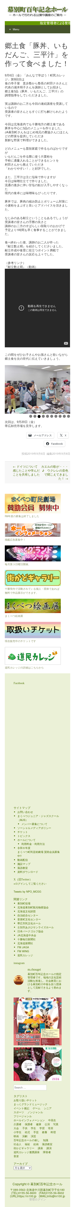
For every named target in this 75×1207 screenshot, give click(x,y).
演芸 (33, 1136)
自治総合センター (27, 915)
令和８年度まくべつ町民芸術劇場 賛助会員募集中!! (38, 852)
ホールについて (26, 840)
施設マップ (23, 864)
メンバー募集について (34, 824)
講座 (40, 1148)
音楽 (16, 1156)
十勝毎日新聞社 (26, 939)
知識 (45, 1140)
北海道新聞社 (25, 943)
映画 (16, 1136)
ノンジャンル (35, 1112)
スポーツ (19, 1112)
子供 (24, 1128)
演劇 (24, 1136)
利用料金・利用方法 (33, 844)
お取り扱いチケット (25, 1100)
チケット (22, 832)
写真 (55, 1124)
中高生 (52, 1120)
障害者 (47, 1152)
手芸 (36, 1132)
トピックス (23, 836)
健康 (38, 1124)
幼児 (27, 1132)
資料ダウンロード (27, 872)
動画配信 (22, 860)
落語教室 (22, 868)
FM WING (23, 951)
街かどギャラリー (24, 1148)
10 (68, 416)
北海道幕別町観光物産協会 (33, 907)
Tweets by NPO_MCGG (27, 891)
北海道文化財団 (26, 911)
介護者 (17, 1124)
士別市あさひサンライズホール (35, 927)
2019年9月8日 (61, 453)
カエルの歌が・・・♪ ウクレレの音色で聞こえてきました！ (54, 472)
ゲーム (36, 1108)
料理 (53, 1132)
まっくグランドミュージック (30, 1104)
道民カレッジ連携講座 (27, 1152)
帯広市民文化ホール (29, 923)
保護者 (29, 1124)
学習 (42, 1128)
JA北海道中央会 (26, 935)
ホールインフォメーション (29, 1120)
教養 (44, 1132)
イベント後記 (21, 1108)
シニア (48, 1108)
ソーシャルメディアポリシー (34, 828)
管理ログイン (37, 1199)
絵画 (36, 1144)
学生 (33, 1128)
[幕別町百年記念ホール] (37, 10)
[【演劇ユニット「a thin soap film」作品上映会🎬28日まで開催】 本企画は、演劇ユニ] (38, 1071)
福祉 (27, 1144)
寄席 (50, 1128)
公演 (47, 1124)
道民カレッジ (25, 955)
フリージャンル (23, 1116)
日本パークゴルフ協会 (30, 931)
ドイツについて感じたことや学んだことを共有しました (26, 470)
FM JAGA (23, 947)
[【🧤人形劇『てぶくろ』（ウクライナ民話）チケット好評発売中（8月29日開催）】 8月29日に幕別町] (38, 1021)
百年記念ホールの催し (27, 1140)
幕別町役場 (23, 903)
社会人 (17, 1144)
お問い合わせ (25, 812)
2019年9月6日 (36, 453)
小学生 (17, 1132)
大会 (16, 1128)
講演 (49, 1148)
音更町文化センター (29, 919)
